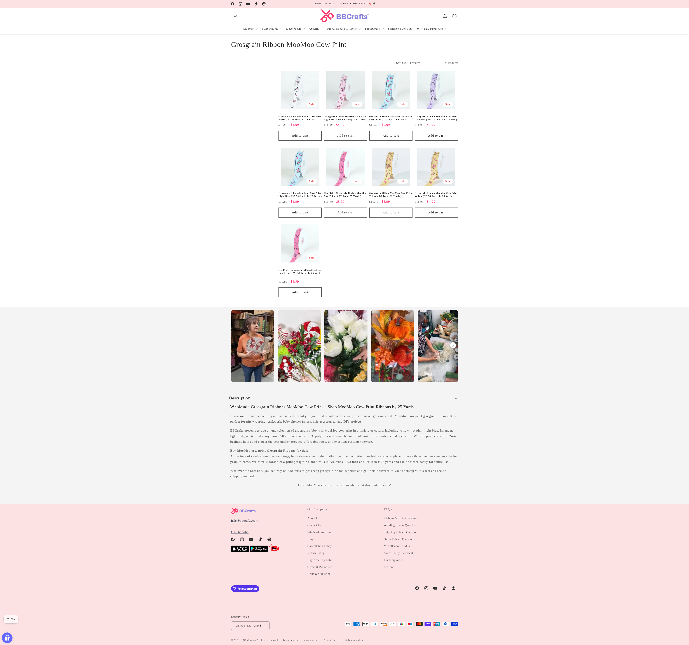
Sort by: (401, 62)
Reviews (389, 567)
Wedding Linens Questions (401, 525)
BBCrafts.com (248, 640)
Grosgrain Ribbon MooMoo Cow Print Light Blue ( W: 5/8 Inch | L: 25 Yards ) (300, 194)
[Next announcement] (389, 4)
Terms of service (332, 640)
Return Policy (316, 553)
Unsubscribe (240, 532)
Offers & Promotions (320, 567)
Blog (310, 539)
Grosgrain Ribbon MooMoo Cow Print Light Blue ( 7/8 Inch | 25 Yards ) (390, 118)
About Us (313, 518)
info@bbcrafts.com (244, 520)
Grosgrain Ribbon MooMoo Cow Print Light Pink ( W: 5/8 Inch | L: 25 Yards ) (345, 118)
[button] (235, 15)
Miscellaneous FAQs (397, 546)
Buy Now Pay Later (319, 560)
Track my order (393, 560)
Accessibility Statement (398, 553)
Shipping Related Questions (401, 532)
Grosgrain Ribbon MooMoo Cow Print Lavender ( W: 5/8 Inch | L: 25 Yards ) (436, 118)
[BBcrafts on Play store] (259, 551)
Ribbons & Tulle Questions (401, 518)
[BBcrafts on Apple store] (240, 551)
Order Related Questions (399, 539)
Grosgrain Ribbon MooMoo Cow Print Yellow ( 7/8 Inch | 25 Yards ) (390, 194)
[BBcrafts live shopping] (274, 551)
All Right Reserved (267, 640)
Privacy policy (311, 640)
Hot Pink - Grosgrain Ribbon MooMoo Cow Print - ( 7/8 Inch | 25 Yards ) (345, 194)
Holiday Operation (319, 573)
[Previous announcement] (300, 4)
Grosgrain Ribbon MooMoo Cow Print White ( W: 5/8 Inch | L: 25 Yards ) (299, 118)
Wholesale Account (319, 532)
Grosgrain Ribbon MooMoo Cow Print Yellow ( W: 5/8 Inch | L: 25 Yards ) (436, 194)
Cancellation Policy (319, 546)
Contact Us (314, 525)
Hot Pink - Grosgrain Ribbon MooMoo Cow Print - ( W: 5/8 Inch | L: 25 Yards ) (299, 273)
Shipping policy (354, 640)
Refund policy (290, 640)
